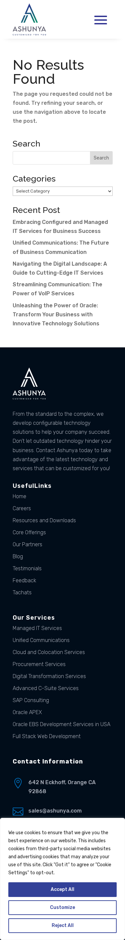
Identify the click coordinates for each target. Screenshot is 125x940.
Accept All (62, 889)
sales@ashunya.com (55, 811)
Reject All (63, 925)
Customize (62, 907)
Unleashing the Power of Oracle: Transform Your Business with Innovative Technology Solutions (56, 314)
